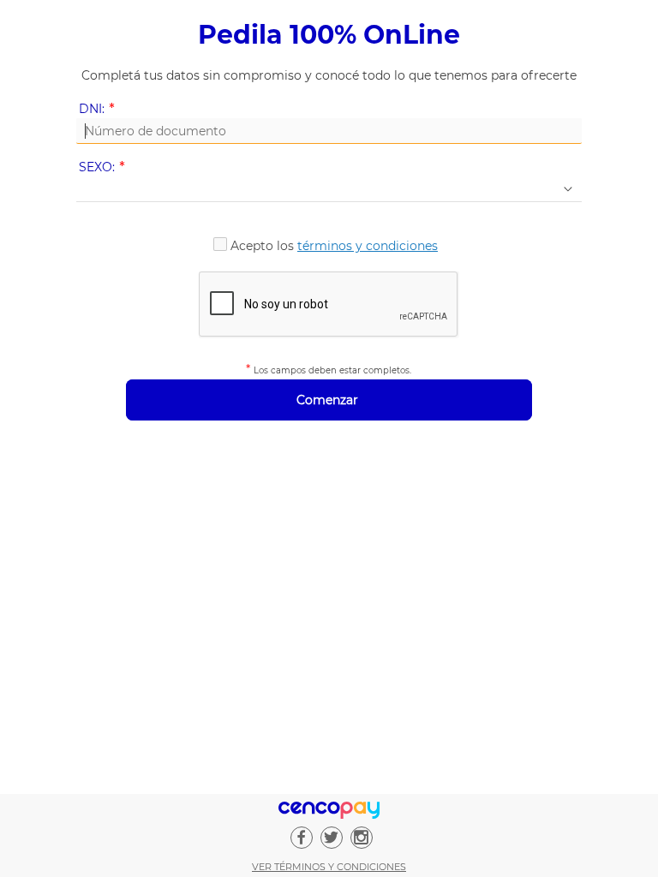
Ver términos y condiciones (329, 867)
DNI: (100, 109)
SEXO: (105, 167)
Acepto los (334, 246)
